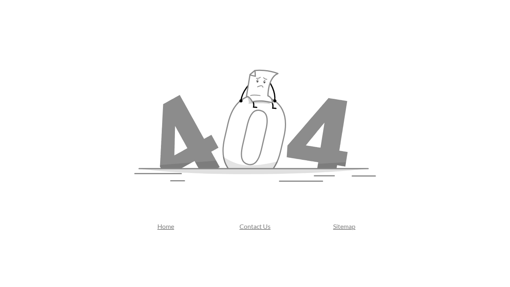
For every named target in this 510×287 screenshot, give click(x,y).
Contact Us (255, 226)
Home (165, 226)
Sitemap (344, 226)
